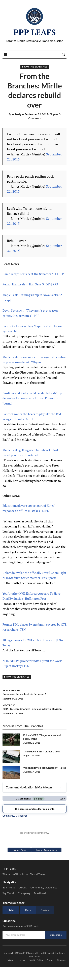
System (45, 910)
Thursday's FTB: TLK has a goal (41, 751)
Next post (9, 705)
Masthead (40, 893)
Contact (61, 959)
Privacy (11, 959)
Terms (21, 959)
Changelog (24, 893)
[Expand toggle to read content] (61, 787)
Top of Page (19, 849)
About (23, 887)
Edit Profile (9, 887)
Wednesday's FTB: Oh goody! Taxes (44, 767)
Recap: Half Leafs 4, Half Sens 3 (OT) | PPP (30, 284)
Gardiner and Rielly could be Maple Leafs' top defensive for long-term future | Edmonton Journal (32, 398)
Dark (28, 910)
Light (11, 910)
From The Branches (34, 66)
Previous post (11, 690)
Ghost (37, 956)
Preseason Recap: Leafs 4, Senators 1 (24, 693)
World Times (37, 874)
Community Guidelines (43, 887)
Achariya (16, 114)
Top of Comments (46, 849)
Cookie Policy (36, 959)
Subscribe (56, 934)
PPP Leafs (34, 32)
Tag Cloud (8, 893)
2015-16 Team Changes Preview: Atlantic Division (32, 708)
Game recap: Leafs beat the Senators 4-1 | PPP (33, 274)
